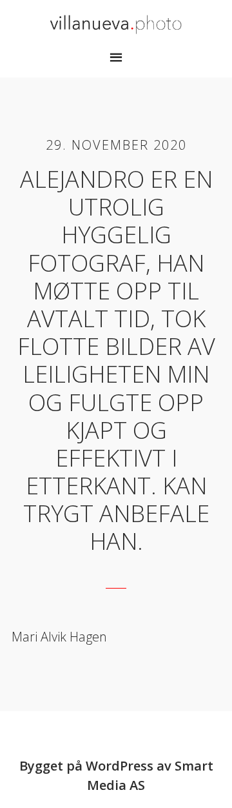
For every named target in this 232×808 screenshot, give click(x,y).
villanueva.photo (116, 24)
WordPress (119, 765)
